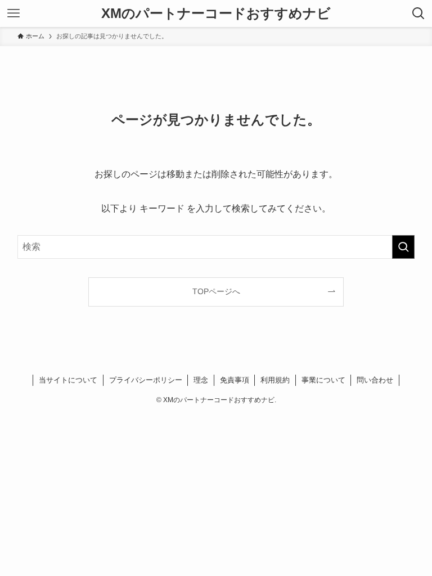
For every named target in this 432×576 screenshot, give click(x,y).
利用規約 (275, 380)
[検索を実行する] (403, 247)
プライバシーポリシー (145, 380)
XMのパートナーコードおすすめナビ (216, 13)
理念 (201, 380)
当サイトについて (68, 380)
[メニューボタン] (13, 13)
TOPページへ (216, 291)
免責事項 (234, 380)
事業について (323, 380)
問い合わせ (375, 380)
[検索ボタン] (418, 13)
